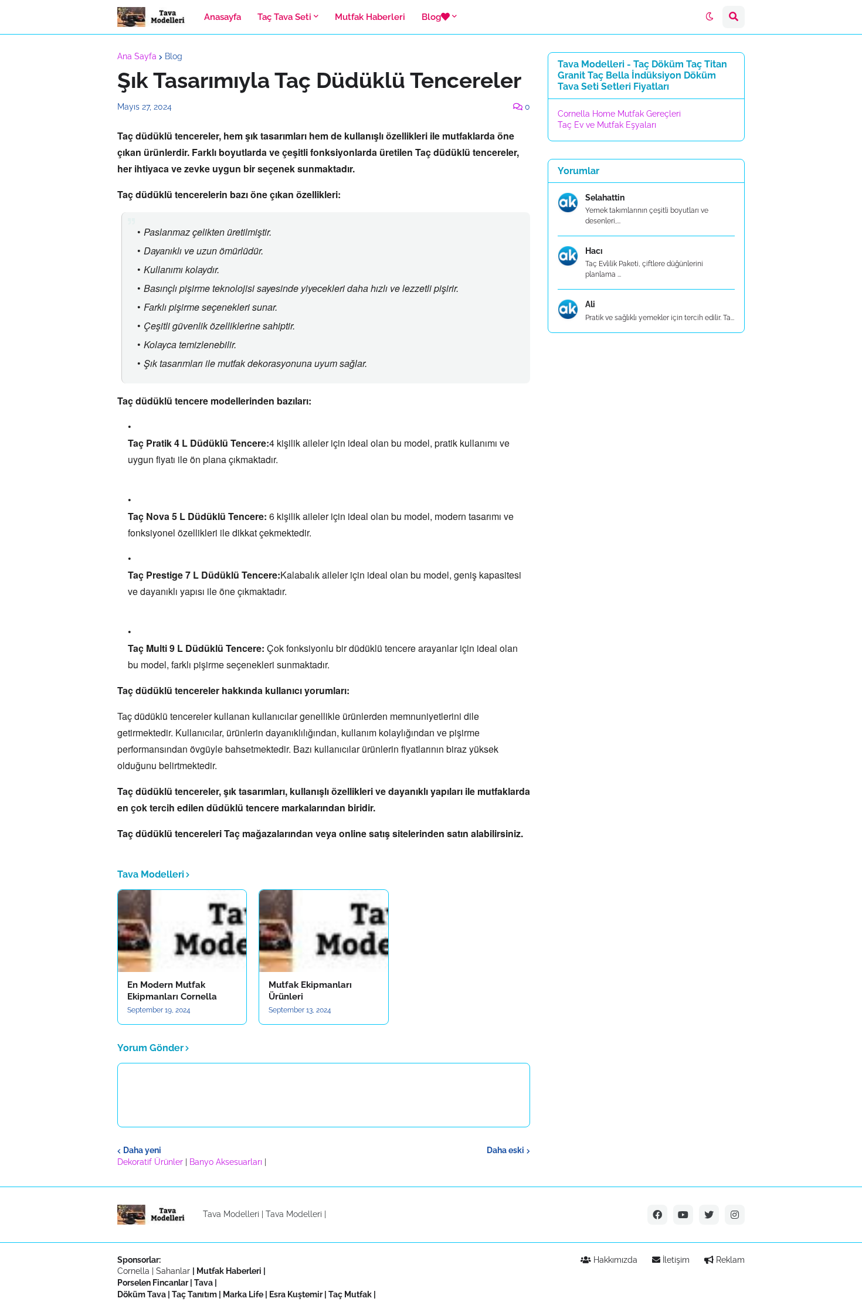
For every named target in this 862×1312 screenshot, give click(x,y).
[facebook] (657, 1215)
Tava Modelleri (294, 1214)
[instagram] (735, 1215)
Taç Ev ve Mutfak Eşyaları (607, 125)
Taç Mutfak (350, 1294)
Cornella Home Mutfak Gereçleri (619, 113)
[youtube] (683, 1215)
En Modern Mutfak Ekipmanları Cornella (172, 991)
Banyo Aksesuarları (226, 1162)
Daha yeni (142, 1150)
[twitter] (709, 1215)
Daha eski (505, 1150)
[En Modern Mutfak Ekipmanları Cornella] (182, 931)
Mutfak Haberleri (229, 1271)
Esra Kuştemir (296, 1294)
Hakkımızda (614, 1260)
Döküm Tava (141, 1294)
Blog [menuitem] (431, 17)
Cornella (133, 1271)
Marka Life (243, 1294)
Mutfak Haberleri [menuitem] (370, 17)
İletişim (675, 1260)
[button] (709, 17)
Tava (203, 1282)
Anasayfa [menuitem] (222, 17)
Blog (173, 56)
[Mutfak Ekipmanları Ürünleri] (323, 931)
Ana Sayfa (137, 56)
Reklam (729, 1260)
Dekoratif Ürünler (151, 1162)
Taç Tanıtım (194, 1294)
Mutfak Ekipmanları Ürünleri (310, 991)
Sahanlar (173, 1271)
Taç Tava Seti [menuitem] (284, 17)
